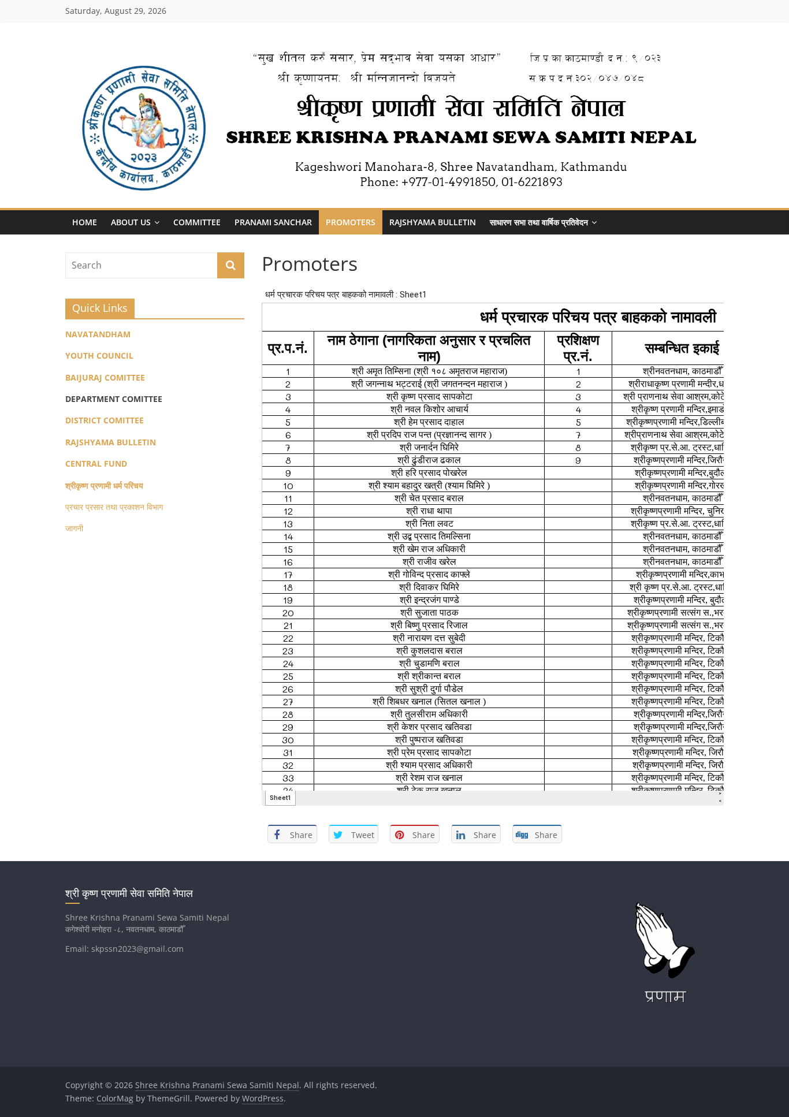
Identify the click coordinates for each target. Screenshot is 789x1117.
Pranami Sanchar (273, 222)
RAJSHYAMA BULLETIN (110, 442)
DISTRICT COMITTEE (104, 420)
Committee (197, 222)
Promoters (350, 222)
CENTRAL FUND (96, 463)
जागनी (74, 528)
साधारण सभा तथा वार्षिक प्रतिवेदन (539, 222)
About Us (131, 222)
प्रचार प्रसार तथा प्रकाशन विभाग (114, 506)
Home (84, 222)
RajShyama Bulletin (432, 222)
